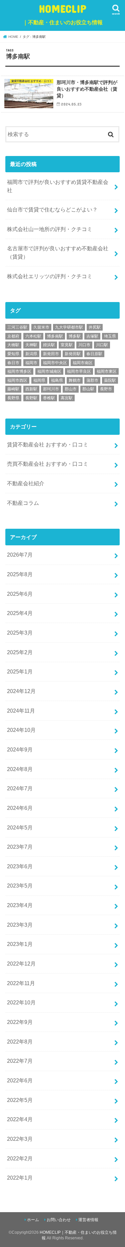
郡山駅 (88, 389)
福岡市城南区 (49, 371)
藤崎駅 (13, 389)
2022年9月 (20, 1022)
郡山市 (71, 389)
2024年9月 (20, 749)
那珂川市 (51, 389)
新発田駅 (73, 353)
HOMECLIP (63, 13)
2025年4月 (20, 613)
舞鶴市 (75, 380)
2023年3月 (20, 925)
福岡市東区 (107, 371)
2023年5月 (20, 886)
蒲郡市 (92, 380)
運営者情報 (88, 1220)
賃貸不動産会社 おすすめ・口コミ (47, 444)
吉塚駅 (92, 336)
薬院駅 (110, 380)
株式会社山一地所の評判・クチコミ (49, 229)
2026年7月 (20, 555)
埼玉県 (110, 336)
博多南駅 (55, 336)
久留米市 (41, 327)
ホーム (33, 1220)
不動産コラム (23, 503)
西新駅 (31, 389)
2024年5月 (20, 827)
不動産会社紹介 (25, 483)
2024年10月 (21, 730)
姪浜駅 (49, 345)
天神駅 (31, 345)
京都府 (13, 336)
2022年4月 (20, 1119)
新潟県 (31, 353)
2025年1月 (20, 671)
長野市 (106, 389)
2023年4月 (20, 905)
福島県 (57, 380)
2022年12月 (21, 964)
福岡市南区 (83, 362)
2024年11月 (21, 711)
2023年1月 (20, 944)
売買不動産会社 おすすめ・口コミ (47, 464)
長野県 (13, 398)
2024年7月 (20, 788)
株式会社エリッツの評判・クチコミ (49, 276)
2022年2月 (20, 1158)
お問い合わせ (59, 1220)
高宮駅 (67, 398)
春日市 (13, 362)
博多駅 (75, 336)
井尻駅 (95, 327)
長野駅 (31, 398)
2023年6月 (20, 866)
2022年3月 (20, 1139)
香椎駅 (49, 398)
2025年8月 (20, 574)
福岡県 (39, 380)
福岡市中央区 (55, 362)
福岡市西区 (17, 380)
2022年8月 (20, 1042)
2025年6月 (20, 594)
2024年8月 (20, 769)
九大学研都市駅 (69, 327)
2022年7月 (20, 1061)
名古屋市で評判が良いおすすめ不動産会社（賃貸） (57, 252)
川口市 (84, 345)
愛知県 (13, 353)
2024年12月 (21, 691)
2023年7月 (20, 847)
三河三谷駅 (17, 327)
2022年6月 (20, 1080)
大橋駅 (13, 345)
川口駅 (102, 345)
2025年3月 (20, 633)
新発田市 (51, 353)
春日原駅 (94, 353)
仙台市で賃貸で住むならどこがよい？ (52, 209)
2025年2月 (20, 652)
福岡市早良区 (79, 371)
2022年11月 (21, 983)
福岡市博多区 (19, 371)
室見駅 (67, 345)
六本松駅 (33, 336)
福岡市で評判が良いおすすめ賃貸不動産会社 (57, 186)
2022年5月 (20, 1100)
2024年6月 (20, 808)
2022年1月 (20, 1178)
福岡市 (31, 362)
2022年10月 (21, 1002)
